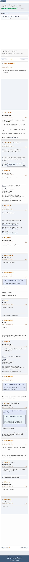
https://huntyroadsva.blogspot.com (10, 224)
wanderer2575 (8, 255)
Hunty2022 (7, 205)
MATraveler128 (8, 272)
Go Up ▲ (20, 557)
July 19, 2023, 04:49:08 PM (7, 324)
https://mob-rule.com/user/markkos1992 (16, 165)
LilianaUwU (7, 113)
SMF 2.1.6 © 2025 (11, 558)
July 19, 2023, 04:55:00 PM (7, 380)
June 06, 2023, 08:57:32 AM (7, 276)
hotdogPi (7, 171)
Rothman (7, 403)
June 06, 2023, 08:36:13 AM (7, 241)
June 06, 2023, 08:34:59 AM (7, 209)
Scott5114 (7, 462)
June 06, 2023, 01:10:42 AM (7, 117)
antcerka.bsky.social (14, 137)
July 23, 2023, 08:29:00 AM (7, 466)
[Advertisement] (14, 35)
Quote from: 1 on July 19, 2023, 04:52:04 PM (14, 384)
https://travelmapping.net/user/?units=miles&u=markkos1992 (13, 163)
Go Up (2, 547)
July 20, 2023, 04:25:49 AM (7, 444)
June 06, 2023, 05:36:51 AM (7, 146)
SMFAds (11, 560)
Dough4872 (7, 238)
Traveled (4, 188)
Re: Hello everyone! (6, 115)
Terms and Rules (13, 557)
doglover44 (7, 499)
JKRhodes (7, 482)
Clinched (4, 185)
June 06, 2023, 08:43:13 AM (7, 259)
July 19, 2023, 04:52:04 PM (7, 345)
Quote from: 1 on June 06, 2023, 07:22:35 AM (14, 280)
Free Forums (17, 560)
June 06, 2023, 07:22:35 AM (7, 174)
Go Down (3, 59)
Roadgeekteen (8, 320)
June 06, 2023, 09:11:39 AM (7, 304)
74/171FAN (7, 142)
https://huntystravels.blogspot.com (10, 233)
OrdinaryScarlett (9, 63)
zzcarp (6, 300)
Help (8, 557)
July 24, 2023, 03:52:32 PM (7, 503)
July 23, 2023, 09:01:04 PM (7, 486)
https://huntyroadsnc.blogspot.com (10, 229)
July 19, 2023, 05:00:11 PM (7, 407)
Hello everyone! (6, 66)
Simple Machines (18, 558)
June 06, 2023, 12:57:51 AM (7, 67)
